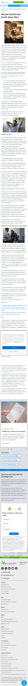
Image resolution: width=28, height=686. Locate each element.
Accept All (14, 347)
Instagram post (10, 171)
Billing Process (4, 604)
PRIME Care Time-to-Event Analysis (13, 431)
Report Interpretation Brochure (9, 645)
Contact (3, 637)
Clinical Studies (5, 643)
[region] (14, 343)
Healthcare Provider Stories (8, 611)
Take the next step (18, 2)
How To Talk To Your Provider (8, 589)
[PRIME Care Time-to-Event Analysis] (14, 412)
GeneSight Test (5, 584)
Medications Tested (6, 587)
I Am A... (4, 526)
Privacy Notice (22, 548)
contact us (11, 500)
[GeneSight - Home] (5, 2)
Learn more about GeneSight (10, 456)
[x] (6, 568)
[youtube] (12, 568)
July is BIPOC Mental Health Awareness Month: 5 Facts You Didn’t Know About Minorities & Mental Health (13, 308)
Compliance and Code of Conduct (9, 668)
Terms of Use (4, 655)
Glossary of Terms (5, 623)
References (4, 649)
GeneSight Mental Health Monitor (9, 621)
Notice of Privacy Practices (9, 550)
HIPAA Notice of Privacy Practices (9, 659)
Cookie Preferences (6, 666)
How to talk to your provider (10, 460)
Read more (5, 443)
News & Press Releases (7, 619)
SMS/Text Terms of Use (7, 657)
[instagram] (16, 568)
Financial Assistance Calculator (9, 602)
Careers (3, 635)
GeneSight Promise (6, 599)
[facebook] (2, 568)
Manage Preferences (14, 351)
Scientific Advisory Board (7, 631)
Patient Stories (4, 609)
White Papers (4, 647)
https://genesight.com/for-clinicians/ (11, 299)
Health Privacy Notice (6, 663)
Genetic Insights (5, 593)
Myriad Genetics (5, 629)
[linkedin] (9, 568)
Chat (24, 684)
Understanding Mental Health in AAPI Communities (14, 305)
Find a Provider (5, 591)
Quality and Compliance (7, 633)
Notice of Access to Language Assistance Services (13, 674)
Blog (2, 617)
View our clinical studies (9, 464)
